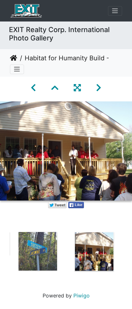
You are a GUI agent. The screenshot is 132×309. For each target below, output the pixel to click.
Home (13, 58)
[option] (38, 251)
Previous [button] (5, 253)
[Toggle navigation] (115, 11)
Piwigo (81, 295)
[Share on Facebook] (76, 204)
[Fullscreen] (77, 88)
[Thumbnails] (55, 88)
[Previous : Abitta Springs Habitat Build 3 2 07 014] (33, 88)
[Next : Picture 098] (98, 88)
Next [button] (127, 253)
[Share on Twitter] (57, 204)
